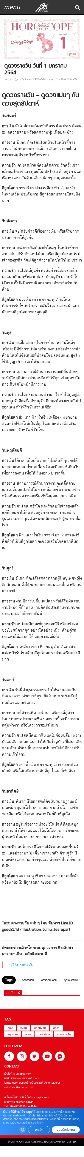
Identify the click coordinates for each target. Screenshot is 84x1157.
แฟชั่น (23, 1028)
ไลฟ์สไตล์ (44, 1034)
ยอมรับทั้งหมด (66, 1129)
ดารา (56, 1028)
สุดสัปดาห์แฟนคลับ (20, 965)
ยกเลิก (39, 1129)
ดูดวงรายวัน (71, 980)
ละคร (28, 1034)
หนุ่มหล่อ (13, 1034)
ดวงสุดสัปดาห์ (49, 980)
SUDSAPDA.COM (35, 79)
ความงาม (40, 1028)
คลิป (10, 1028)
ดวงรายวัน (28, 980)
